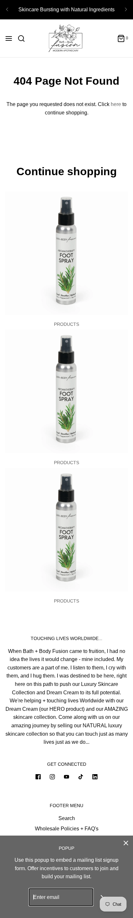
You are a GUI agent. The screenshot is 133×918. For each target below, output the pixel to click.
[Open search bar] (23, 38)
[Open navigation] (8, 38)
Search (66, 818)
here (116, 104)
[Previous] (7, 10)
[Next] (126, 10)
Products (66, 324)
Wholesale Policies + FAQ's (66, 828)
